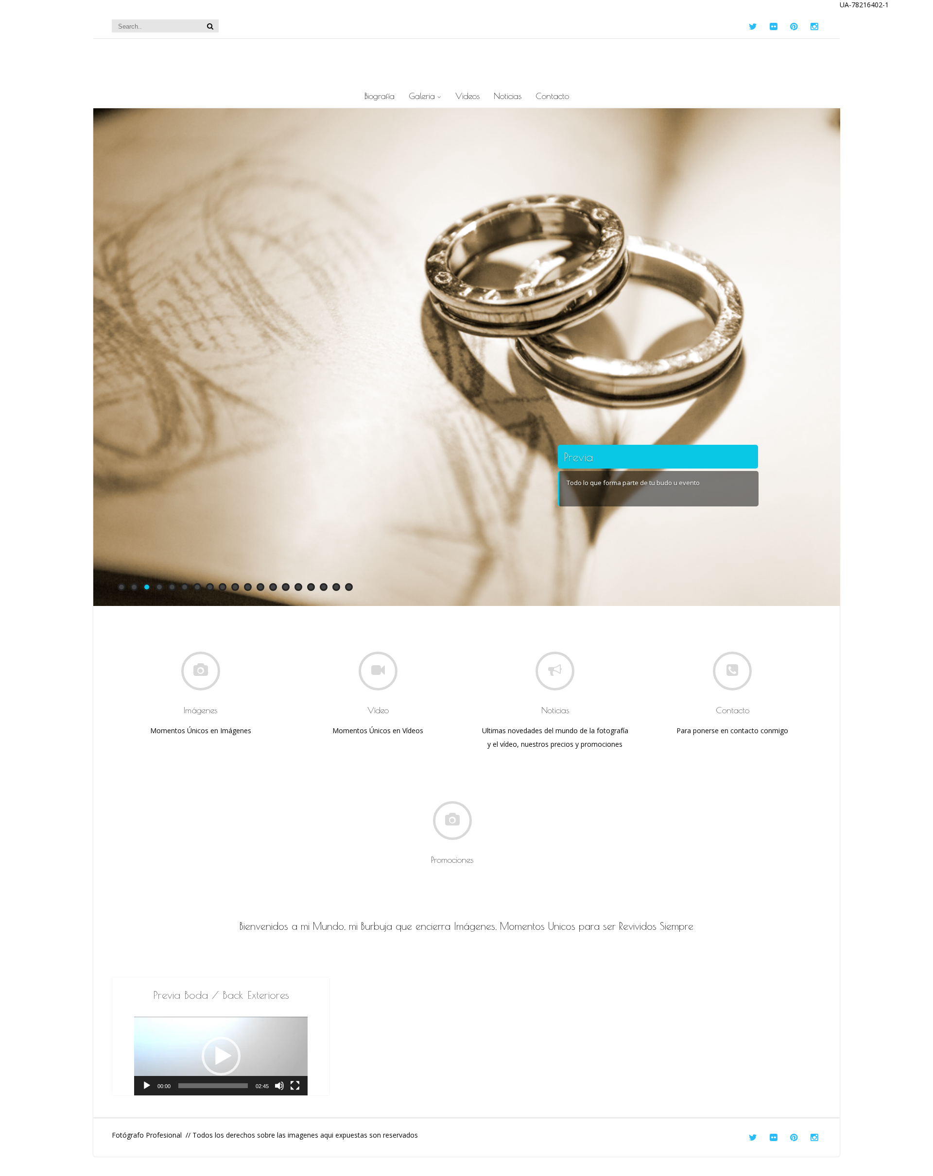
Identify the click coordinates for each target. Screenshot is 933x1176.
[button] (221, 1056)
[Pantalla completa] (295, 1086)
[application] (221, 1056)
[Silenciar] (279, 1086)
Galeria (422, 96)
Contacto (552, 96)
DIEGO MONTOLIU (466, 59)
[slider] (213, 1085)
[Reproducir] (147, 1086)
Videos (467, 96)
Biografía (379, 96)
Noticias (507, 96)
